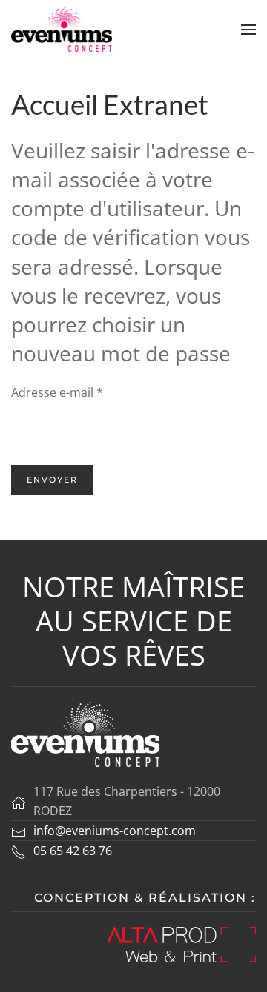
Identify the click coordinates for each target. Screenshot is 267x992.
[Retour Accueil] (61, 29)
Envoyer (52, 480)
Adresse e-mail (57, 392)
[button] (248, 29)
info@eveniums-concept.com (114, 830)
